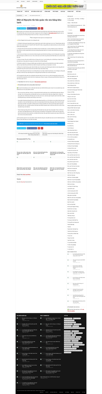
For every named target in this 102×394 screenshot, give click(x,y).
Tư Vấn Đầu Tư (70, 249)
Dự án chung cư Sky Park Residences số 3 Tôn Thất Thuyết (77, 267)
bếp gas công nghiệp (68, 318)
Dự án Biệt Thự (70, 125)
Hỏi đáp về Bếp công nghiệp (73, 141)
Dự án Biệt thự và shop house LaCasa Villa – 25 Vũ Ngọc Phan (29, 366)
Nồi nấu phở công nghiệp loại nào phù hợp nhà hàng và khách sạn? (29, 371)
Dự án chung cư (70, 128)
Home (18, 1)
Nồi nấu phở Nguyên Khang (73, 206)
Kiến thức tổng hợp (71, 175)
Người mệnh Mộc (75, 340)
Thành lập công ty (71, 215)
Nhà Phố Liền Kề (70, 202)
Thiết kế (27, 11)
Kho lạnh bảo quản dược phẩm (50, 123)
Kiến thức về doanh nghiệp (72, 177)
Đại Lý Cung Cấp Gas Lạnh (72, 103)
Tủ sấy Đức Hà (70, 247)
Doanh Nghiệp (34, 1)
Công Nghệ (47, 11)
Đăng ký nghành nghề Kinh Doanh (74, 105)
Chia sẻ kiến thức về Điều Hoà (73, 80)
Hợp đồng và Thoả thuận (72, 152)
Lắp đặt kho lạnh (70, 188)
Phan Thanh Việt (42, 390)
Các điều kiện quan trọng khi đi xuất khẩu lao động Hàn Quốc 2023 (74, 328)
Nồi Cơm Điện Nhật (71, 204)
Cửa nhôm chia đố (75, 331)
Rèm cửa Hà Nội (70, 213)
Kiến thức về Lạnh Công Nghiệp (73, 179)
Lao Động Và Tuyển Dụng (72, 186)
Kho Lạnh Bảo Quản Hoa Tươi (73, 155)
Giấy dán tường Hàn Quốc (72, 132)
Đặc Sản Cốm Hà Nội (71, 98)
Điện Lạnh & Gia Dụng (71, 116)
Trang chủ (19, 11)
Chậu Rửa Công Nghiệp (72, 78)
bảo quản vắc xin (53, 33)
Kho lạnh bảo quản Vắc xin (40, 81)
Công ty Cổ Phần (70, 92)
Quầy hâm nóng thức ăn (72, 211)
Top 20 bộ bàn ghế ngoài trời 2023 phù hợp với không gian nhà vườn (79, 296)
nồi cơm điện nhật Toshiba (79, 344)
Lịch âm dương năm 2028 (72, 193)
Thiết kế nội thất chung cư (72, 231)
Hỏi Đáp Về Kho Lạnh (71, 148)
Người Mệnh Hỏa (67, 340)
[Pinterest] (42, 28)
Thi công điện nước (71, 217)
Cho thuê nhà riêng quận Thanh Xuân (74, 89)
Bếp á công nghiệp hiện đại (69, 320)
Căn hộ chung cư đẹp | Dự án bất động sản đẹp (27, 390)
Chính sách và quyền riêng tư (73, 87)
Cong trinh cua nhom (68, 324)
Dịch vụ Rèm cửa (70, 114)
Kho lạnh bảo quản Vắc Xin (35, 15)
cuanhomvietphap (68, 326)
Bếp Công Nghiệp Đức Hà (72, 76)
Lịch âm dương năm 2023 (72, 190)
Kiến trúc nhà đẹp (70, 184)
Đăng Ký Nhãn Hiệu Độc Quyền (73, 107)
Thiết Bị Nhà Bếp (70, 224)
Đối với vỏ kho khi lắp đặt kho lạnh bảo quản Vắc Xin (40, 153)
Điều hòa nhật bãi (68, 352)
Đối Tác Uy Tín (70, 123)
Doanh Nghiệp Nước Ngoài (72, 121)
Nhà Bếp (28, 1)
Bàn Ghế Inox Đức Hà (71, 74)
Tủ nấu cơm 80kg (75, 346)
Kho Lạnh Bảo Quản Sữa (72, 159)
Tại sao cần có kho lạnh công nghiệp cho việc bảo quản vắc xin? (24, 153)
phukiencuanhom (68, 346)
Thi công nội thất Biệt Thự (72, 220)
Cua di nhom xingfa (77, 324)
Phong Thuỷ (71, 11)
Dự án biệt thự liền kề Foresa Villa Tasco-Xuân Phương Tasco (28, 342)
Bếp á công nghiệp (77, 318)
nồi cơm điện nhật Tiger (69, 344)
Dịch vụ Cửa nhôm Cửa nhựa (73, 110)
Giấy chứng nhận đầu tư (72, 130)
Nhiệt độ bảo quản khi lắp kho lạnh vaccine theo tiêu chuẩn (24, 168)
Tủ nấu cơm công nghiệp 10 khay (70, 348)
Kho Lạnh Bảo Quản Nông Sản (73, 157)
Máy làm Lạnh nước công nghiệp (74, 197)
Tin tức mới (69, 235)
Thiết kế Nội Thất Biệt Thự (72, 229)
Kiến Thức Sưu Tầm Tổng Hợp (73, 172)
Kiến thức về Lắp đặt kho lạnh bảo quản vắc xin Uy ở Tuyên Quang (57, 169)
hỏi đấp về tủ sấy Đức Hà (72, 150)
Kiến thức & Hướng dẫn (72, 168)
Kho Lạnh (22, 1)
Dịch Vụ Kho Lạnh (71, 112)
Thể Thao (78, 11)
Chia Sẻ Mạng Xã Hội (71, 85)
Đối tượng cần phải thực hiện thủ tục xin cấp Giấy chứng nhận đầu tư (28, 134)
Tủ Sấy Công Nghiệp (71, 244)
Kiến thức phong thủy (71, 170)
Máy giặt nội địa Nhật (71, 195)
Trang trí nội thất (70, 238)
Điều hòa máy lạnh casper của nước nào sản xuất (73, 350)
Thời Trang (55, 11)
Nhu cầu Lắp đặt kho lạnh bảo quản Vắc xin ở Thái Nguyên (40, 168)
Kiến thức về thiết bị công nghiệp (74, 181)
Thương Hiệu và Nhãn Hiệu (72, 233)
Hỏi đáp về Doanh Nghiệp (72, 146)
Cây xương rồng (67, 331)
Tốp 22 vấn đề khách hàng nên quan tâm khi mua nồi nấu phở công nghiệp (30, 377)
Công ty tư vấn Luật (71, 96)
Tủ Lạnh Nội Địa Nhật (71, 242)
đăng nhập (23, 181)
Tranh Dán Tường (70, 240)
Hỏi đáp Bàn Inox (70, 139)
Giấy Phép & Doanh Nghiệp (73, 134)
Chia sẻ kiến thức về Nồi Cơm (73, 83)
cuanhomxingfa (75, 326)
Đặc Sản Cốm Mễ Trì (71, 101)
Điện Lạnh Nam (19, 25)
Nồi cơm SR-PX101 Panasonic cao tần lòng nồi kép (73, 342)
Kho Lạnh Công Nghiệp (72, 163)
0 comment (33, 25)
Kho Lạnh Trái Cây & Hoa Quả (73, 166)
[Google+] (39, 28)
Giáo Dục (41, 1)
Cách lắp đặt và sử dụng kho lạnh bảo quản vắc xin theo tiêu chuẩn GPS (57, 153)
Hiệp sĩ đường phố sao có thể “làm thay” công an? (50, 376)
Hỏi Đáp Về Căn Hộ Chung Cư (73, 143)
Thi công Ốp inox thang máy (73, 222)
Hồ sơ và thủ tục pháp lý (72, 137)
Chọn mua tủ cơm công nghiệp (70, 322)
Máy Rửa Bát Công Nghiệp (72, 199)
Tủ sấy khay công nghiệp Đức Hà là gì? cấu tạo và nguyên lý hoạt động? (29, 383)
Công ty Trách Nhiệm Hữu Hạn (73, 94)
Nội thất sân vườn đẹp (72, 208)
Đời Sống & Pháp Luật (36, 11)
